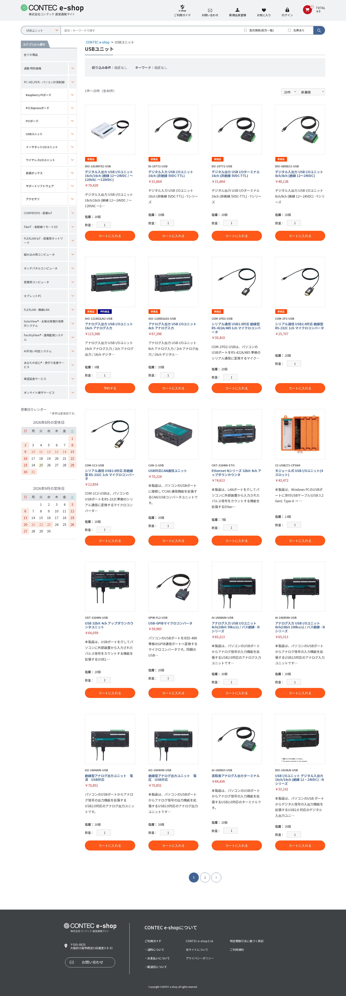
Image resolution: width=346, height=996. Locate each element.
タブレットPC (32, 296)
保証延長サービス (35, 379)
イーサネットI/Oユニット (42, 147)
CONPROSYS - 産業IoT (38, 213)
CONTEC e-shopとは (199, 941)
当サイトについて (197, 950)
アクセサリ (33, 199)
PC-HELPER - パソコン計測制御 (44, 82)
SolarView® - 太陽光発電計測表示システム (44, 323)
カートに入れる (110, 235)
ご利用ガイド (153, 941)
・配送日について (156, 967)
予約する (110, 388)
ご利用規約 (237, 950)
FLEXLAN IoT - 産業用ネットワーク (43, 240)
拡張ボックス (34, 173)
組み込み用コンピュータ (39, 254)
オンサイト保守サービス (39, 393)
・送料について (154, 950)
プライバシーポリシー (200, 958)
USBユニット (34, 134)
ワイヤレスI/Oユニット (40, 160)
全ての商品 (31, 55)
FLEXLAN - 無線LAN (36, 310)
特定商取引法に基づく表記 (247, 941)
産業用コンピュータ (36, 282)
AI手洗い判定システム (38, 351)
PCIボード (32, 121)
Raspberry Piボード (38, 95)
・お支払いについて (157, 958)
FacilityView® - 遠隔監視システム (43, 337)
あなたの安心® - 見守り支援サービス (44, 365)
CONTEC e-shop (98, 42)
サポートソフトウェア (40, 186)
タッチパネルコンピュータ (40, 268)
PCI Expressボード (37, 108)
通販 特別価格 (32, 68)
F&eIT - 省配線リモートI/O (41, 227)
